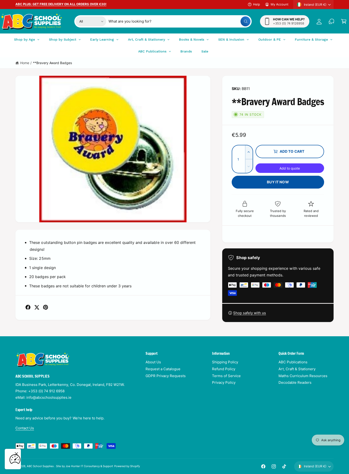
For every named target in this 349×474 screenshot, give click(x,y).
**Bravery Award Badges (52, 63)
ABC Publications (292, 362)
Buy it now (278, 182)
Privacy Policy (224, 382)
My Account (279, 4)
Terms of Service (226, 376)
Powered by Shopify (127, 466)
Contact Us (24, 428)
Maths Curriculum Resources (302, 376)
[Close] (16, 454)
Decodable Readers (294, 382)
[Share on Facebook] (28, 307)
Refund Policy (223, 369)
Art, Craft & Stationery (297, 369)
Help (256, 4)
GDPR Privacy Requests (166, 376)
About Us (153, 362)
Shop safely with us (249, 313)
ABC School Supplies (40, 466)
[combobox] (179, 21)
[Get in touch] (331, 21)
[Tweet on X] (37, 307)
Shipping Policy (225, 362)
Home (24, 63)
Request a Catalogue (163, 369)
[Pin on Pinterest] (45, 307)
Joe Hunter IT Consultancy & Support (89, 466)
